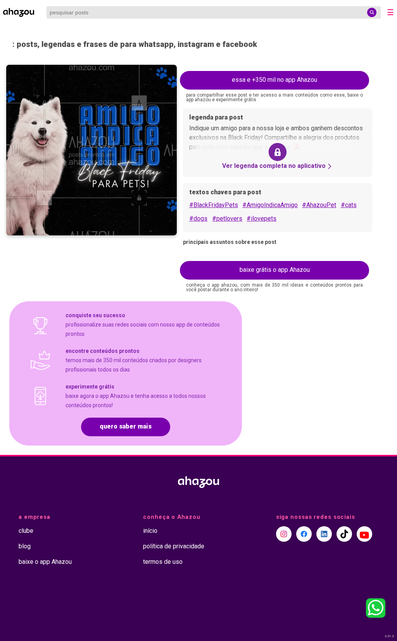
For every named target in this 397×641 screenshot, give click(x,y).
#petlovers (227, 218)
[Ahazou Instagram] (284, 534)
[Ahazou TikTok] (344, 534)
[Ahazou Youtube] (364, 534)
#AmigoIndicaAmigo (270, 205)
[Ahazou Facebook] (304, 534)
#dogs (198, 218)
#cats (349, 205)
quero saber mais (126, 426)
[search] (371, 12)
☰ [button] (390, 12)
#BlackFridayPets (213, 205)
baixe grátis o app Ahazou (275, 269)
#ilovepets (261, 218)
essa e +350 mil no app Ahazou (274, 79)
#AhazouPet (319, 205)
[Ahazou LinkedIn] (324, 534)
